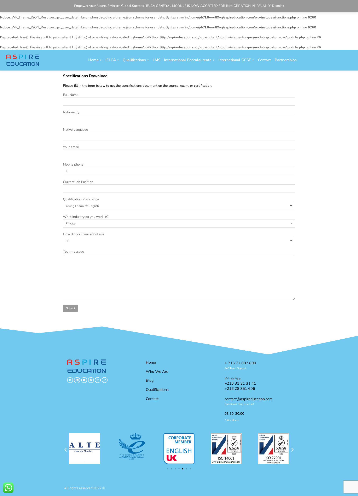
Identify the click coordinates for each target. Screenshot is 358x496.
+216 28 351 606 (240, 388)
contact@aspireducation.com (248, 398)
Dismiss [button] (278, 6)
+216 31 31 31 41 (240, 383)
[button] (65, 449)
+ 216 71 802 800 (240, 363)
